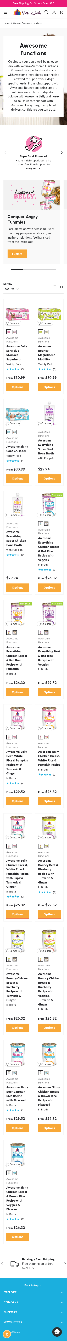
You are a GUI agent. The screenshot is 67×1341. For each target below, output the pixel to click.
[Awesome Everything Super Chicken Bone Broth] (18, 505)
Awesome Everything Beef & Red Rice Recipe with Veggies (49, 655)
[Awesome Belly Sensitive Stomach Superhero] (18, 313)
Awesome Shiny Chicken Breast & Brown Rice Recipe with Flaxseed (49, 1095)
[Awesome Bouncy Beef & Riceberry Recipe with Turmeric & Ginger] (49, 827)
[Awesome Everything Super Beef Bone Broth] (49, 413)
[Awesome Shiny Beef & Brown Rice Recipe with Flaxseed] (18, 1054)
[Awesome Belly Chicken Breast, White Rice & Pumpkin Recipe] (49, 718)
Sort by (7, 283)
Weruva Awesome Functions (27, 23)
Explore (17, 254)
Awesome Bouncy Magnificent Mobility (46, 352)
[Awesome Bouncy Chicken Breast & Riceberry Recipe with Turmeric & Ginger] (18, 941)
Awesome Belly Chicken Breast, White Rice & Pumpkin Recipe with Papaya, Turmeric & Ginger (17, 873)
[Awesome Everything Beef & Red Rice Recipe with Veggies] (49, 614)
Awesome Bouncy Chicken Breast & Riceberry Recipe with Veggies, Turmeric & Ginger (49, 989)
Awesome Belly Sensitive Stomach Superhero (16, 352)
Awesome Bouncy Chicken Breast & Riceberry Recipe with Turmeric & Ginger (17, 987)
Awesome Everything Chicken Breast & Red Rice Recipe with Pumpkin (16, 658)
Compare (15, 323)
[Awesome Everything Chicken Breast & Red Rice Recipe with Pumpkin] (18, 614)
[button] (61, 12)
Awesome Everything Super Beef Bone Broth (46, 447)
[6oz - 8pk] (46, 737)
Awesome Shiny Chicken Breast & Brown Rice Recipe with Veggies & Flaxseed (17, 1198)
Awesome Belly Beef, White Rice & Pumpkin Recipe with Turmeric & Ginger (17, 762)
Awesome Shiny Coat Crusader (17, 449)
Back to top (31, 1285)
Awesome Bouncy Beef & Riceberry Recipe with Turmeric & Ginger (48, 871)
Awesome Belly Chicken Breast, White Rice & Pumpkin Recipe (49, 758)
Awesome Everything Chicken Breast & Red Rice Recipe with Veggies (48, 549)
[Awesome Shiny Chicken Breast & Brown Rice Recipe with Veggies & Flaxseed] (18, 1154)
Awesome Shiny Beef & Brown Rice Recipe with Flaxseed (17, 1093)
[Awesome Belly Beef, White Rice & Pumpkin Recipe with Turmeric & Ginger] (18, 718)
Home (6, 23)
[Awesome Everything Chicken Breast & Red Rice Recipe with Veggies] (49, 505)
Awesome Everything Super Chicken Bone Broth (16, 538)
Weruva (16, 1332)
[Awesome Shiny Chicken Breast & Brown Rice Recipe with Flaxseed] (49, 1054)
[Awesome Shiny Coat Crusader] (18, 413)
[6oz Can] (15, 332)
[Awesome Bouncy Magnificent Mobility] (49, 313)
